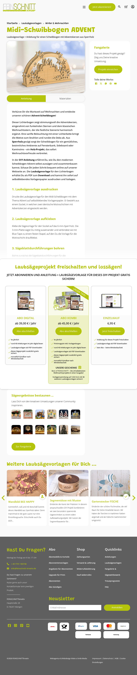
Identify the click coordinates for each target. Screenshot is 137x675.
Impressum (96, 658)
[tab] (26, 98)
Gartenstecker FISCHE (105, 501)
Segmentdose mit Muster (65, 500)
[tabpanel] (46, 245)
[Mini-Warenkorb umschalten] (126, 6)
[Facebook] (96, 84)
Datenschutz (108, 658)
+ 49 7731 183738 (18, 564)
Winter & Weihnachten (57, 23)
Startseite (12, 23)
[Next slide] (133, 498)
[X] (101, 84)
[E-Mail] (115, 84)
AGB (116, 658)
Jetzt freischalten (111, 331)
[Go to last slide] (3, 498)
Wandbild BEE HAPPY (21, 502)
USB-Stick (75, 377)
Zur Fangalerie (23, 446)
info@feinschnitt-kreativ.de (23, 568)
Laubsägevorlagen (31, 23)
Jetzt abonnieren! (102, 6)
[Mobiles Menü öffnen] (84, 7)
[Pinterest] (111, 84)
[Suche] (119, 7)
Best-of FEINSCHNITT (60, 371)
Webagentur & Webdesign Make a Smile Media (68, 658)
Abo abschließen (26, 331)
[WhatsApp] (106, 84)
